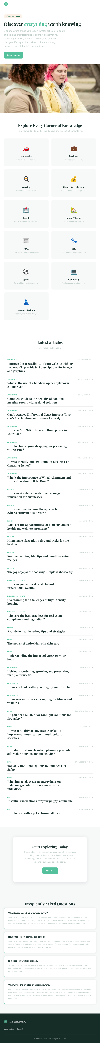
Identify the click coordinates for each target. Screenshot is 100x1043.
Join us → (50, 871)
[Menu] (93, 4)
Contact (20, 1029)
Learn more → (13, 55)
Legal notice (9, 1029)
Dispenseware (18, 1021)
